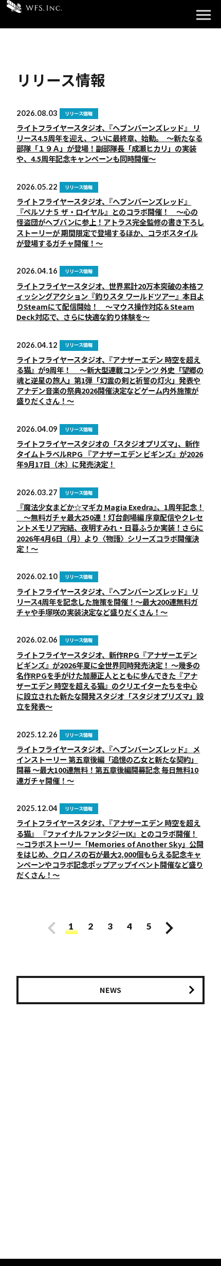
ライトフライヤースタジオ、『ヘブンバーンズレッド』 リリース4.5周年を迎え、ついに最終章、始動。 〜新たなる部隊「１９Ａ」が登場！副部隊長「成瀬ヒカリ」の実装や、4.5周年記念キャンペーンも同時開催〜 (109, 143)
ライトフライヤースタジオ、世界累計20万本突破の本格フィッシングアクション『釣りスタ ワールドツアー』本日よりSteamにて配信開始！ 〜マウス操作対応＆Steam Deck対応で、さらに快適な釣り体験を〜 (110, 301)
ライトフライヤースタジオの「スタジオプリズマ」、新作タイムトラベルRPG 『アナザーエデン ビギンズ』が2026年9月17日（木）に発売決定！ (109, 453)
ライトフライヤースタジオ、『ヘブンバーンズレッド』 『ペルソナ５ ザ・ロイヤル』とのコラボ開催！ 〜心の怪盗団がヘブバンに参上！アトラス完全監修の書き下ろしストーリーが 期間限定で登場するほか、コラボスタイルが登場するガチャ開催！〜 (110, 222)
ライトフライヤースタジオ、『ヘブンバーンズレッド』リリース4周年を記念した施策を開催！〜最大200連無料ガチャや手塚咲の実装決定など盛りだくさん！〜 (107, 601)
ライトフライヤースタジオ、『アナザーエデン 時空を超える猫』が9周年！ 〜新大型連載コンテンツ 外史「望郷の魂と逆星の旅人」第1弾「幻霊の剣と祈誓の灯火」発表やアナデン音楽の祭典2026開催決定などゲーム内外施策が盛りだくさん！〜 (110, 380)
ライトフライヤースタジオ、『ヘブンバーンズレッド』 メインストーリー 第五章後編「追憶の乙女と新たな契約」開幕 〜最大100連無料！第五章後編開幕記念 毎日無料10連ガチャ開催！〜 (108, 764)
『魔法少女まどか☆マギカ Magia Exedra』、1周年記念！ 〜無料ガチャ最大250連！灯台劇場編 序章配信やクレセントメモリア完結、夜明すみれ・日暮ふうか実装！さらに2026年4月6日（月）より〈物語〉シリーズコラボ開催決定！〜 (110, 527)
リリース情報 (79, 113)
